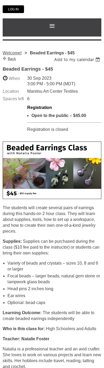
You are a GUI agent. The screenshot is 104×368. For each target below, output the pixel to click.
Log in (13, 9)
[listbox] (77, 59)
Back (12, 58)
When (14, 78)
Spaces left (13, 98)
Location (11, 91)
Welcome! (12, 53)
